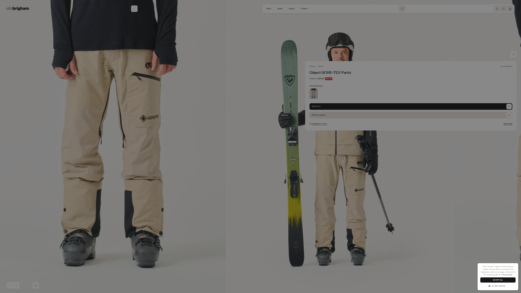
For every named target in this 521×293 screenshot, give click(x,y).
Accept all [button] (498, 280)
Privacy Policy (506, 274)
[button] (498, 286)
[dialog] (498, 276)
